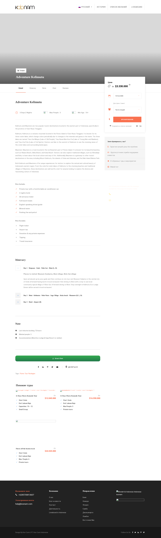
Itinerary (33, 88)
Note (44, 88)
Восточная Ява (88, 520)
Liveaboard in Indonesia (57, 513)
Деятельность (54, 509)
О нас (51, 497)
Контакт (52, 505)
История (101, 7)
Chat (54, 88)
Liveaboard (136, 7)
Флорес (86, 505)
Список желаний (118, 7)
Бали (84, 497)
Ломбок (86, 516)
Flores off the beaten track (25, 449)
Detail (21, 88)
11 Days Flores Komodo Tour (26, 396)
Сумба (85, 509)
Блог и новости (55, 501)
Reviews (66, 88)
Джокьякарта (88, 513)
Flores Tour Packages (27, 374)
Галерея (22, 70)
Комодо (86, 501)
